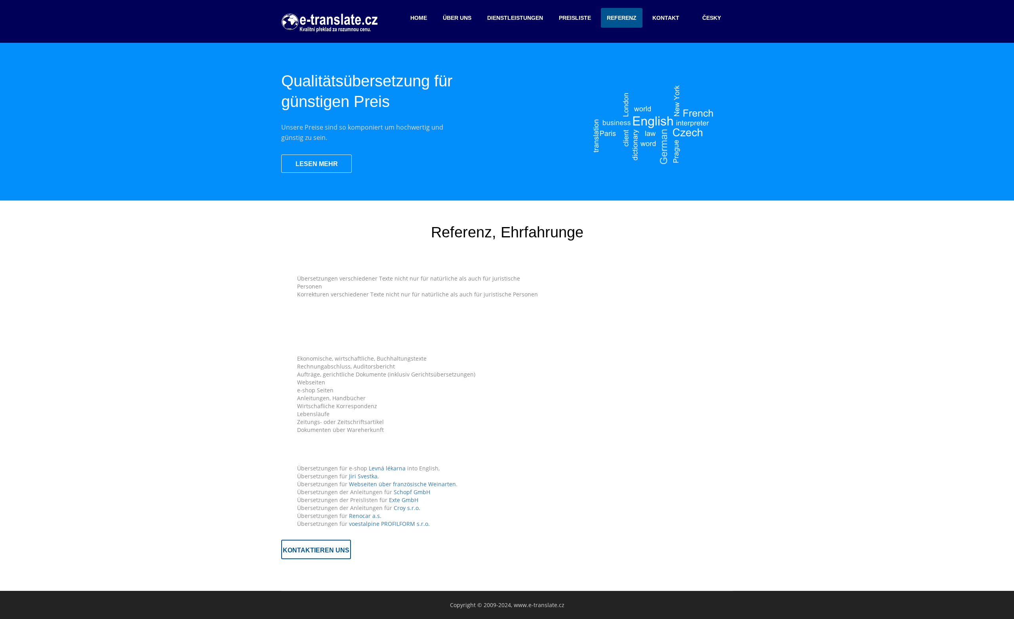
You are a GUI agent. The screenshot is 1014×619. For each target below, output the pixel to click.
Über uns (457, 18)
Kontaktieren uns (316, 550)
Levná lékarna (387, 468)
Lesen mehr (316, 163)
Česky (711, 18)
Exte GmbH (403, 500)
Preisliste (575, 18)
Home (418, 18)
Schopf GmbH (412, 492)
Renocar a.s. (365, 516)
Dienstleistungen (515, 18)
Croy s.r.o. (407, 508)
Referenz (622, 18)
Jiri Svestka (363, 476)
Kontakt (665, 18)
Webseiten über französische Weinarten (402, 484)
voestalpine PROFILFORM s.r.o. (389, 523)
